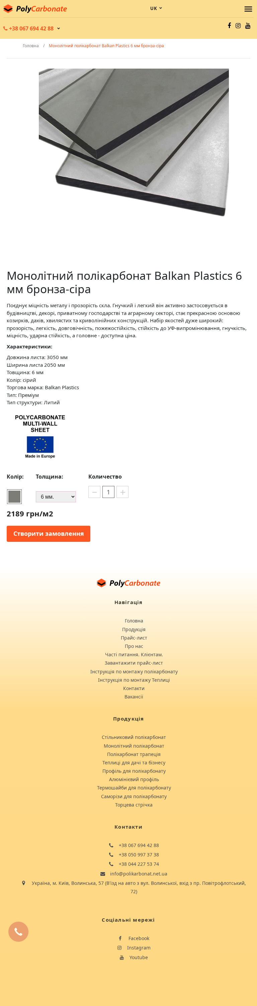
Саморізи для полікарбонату (134, 796)
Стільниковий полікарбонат (134, 737)
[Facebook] (229, 25)
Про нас (134, 646)
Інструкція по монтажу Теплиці (134, 680)
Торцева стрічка (134, 805)
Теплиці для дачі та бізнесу (133, 762)
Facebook (138, 938)
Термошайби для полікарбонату (134, 787)
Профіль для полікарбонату (134, 771)
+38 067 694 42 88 (138, 845)
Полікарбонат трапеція (134, 754)
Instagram (138, 947)
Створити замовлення (48, 533)
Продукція (134, 629)
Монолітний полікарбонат (134, 746)
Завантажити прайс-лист (134, 663)
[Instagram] (238, 25)
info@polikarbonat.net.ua (138, 873)
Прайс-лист (134, 638)
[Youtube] (247, 25)
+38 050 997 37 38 (138, 854)
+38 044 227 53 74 (138, 864)
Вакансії (133, 696)
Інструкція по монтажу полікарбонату (134, 671)
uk (153, 8)
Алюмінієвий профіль (134, 779)
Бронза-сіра (14, 496)
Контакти (134, 688)
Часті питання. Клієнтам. (134, 654)
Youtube (138, 957)
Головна (134, 620)
